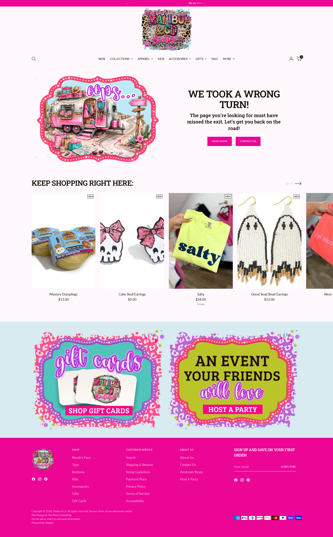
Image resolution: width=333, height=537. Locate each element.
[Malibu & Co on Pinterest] (46, 479)
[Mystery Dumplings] (63, 241)
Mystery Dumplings (63, 294)
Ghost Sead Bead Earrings (269, 294)
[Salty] (201, 241)
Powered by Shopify (43, 522)
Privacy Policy (136, 486)
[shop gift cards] (99, 379)
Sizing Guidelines (138, 472)
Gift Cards (79, 501)
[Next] (205, 3)
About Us (187, 458)
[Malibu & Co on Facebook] (34, 479)
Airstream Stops (191, 472)
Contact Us (188, 465)
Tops (75, 465)
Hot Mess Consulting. (60, 515)
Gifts (75, 494)
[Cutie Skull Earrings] (132, 241)
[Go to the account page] (291, 59)
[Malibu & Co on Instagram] (40, 479)
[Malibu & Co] (166, 29)
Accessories (80, 486)
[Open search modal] (34, 59)
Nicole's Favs (81, 458)
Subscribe (288, 466)
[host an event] (234, 379)
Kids (75, 479)
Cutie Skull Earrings (132, 294)
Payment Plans (136, 479)
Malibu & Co (59, 511)
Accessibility (135, 501)
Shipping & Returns (139, 465)
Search (130, 458)
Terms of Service (138, 494)
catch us (170, 3)
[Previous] (128, 3)
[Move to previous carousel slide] (289, 183)
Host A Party (189, 479)
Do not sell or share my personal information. (56, 518)
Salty (200, 294)
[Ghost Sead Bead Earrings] (269, 241)
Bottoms (78, 472)
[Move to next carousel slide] (298, 183)
